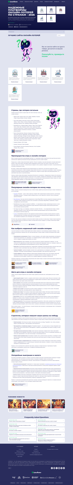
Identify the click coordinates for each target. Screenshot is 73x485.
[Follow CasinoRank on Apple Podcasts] (64, 468)
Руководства (56, 1)
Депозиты (36, 1)
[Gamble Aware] (48, 477)
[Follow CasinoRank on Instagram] (54, 468)
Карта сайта (20, 456)
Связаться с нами (19, 451)
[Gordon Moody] (35, 477)
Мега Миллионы (17, 199)
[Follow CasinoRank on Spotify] (61, 468)
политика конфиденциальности (36, 454)
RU (9, 468)
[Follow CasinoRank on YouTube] (59, 468)
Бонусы (36, 449)
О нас (20, 449)
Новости (63, 1)
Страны (41, 1)
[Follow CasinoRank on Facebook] (52, 468)
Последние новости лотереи (52, 449)
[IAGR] (14, 477)
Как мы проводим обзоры (20, 452)
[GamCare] (26, 477)
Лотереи (21, 1)
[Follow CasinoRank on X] (57, 468)
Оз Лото (15, 213)
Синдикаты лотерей (48, 1)
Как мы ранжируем (20, 454)
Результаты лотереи (29, 1)
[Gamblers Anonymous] (19, 477)
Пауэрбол (16, 193)
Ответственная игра (36, 452)
